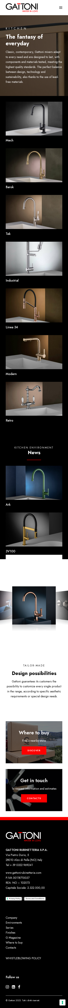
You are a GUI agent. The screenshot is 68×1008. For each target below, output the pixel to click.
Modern (11, 374)
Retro (9, 420)
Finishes (10, 933)
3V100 (10, 551)
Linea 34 (12, 327)
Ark (8, 504)
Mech (9, 140)
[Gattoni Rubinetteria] (22, 7)
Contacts (11, 948)
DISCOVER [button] (34, 750)
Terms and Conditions (34, 898)
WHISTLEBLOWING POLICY (23, 958)
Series (9, 928)
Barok (10, 187)
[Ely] (34, 119)
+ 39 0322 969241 (21, 865)
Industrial (12, 280)
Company (11, 918)
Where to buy (14, 943)
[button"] (7, 988)
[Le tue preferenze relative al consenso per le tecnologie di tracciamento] (62, 1002)
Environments (14, 923)
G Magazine (13, 938)
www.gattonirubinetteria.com (23, 873)
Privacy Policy (15, 898)
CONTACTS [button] (34, 798)
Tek (8, 234)
